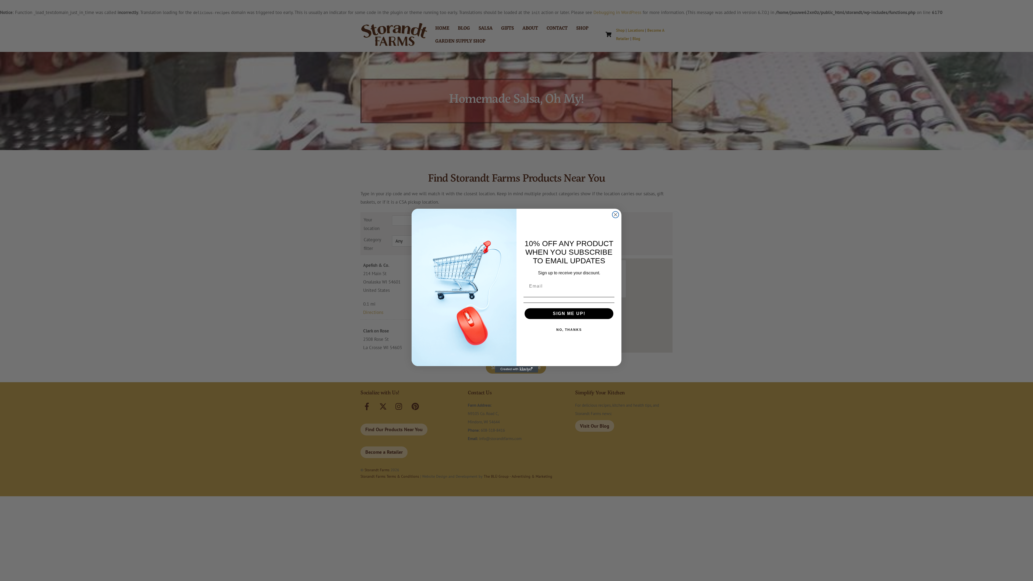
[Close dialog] (615, 214)
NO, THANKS (569, 330)
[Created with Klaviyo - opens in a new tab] (516, 369)
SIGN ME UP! (569, 313)
